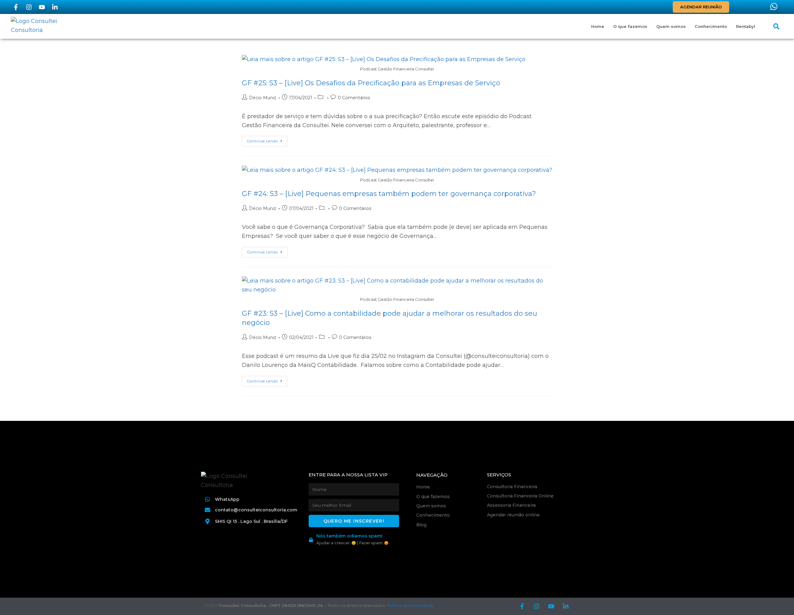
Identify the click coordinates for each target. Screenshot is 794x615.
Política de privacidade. (410, 605)
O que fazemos (630, 26)
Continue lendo (267, 139)
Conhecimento (711, 26)
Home (597, 26)
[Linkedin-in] (55, 7)
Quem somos (671, 26)
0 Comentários (354, 97)
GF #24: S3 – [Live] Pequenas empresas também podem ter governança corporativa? (389, 193)
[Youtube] (42, 7)
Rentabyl (745, 26)
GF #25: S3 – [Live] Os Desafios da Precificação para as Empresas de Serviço (371, 83)
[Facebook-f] (16, 7)
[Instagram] (29, 7)
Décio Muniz (262, 97)
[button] (776, 26)
